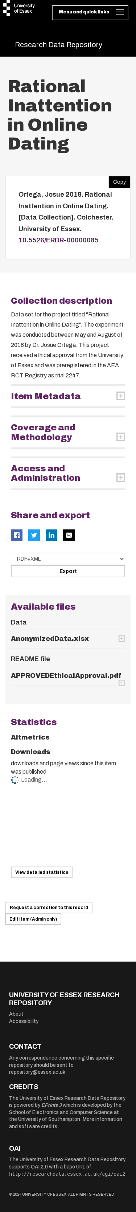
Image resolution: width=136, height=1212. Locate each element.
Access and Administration (45, 473)
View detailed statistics (41, 872)
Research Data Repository (58, 45)
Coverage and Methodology (43, 432)
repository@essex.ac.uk (37, 1072)
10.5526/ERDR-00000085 (58, 240)
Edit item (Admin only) (33, 919)
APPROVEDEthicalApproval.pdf (66, 675)
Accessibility (23, 1021)
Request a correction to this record (49, 907)
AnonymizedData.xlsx (50, 638)
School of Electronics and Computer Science (61, 1112)
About (16, 1014)
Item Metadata (46, 396)
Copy (117, 180)
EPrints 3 (51, 1105)
